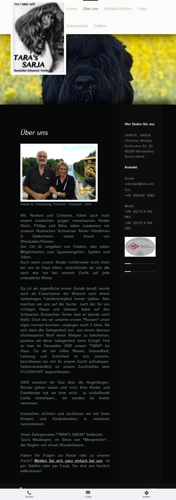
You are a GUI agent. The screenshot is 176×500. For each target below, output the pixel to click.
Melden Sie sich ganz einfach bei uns (68, 461)
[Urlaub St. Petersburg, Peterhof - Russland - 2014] (59, 173)
